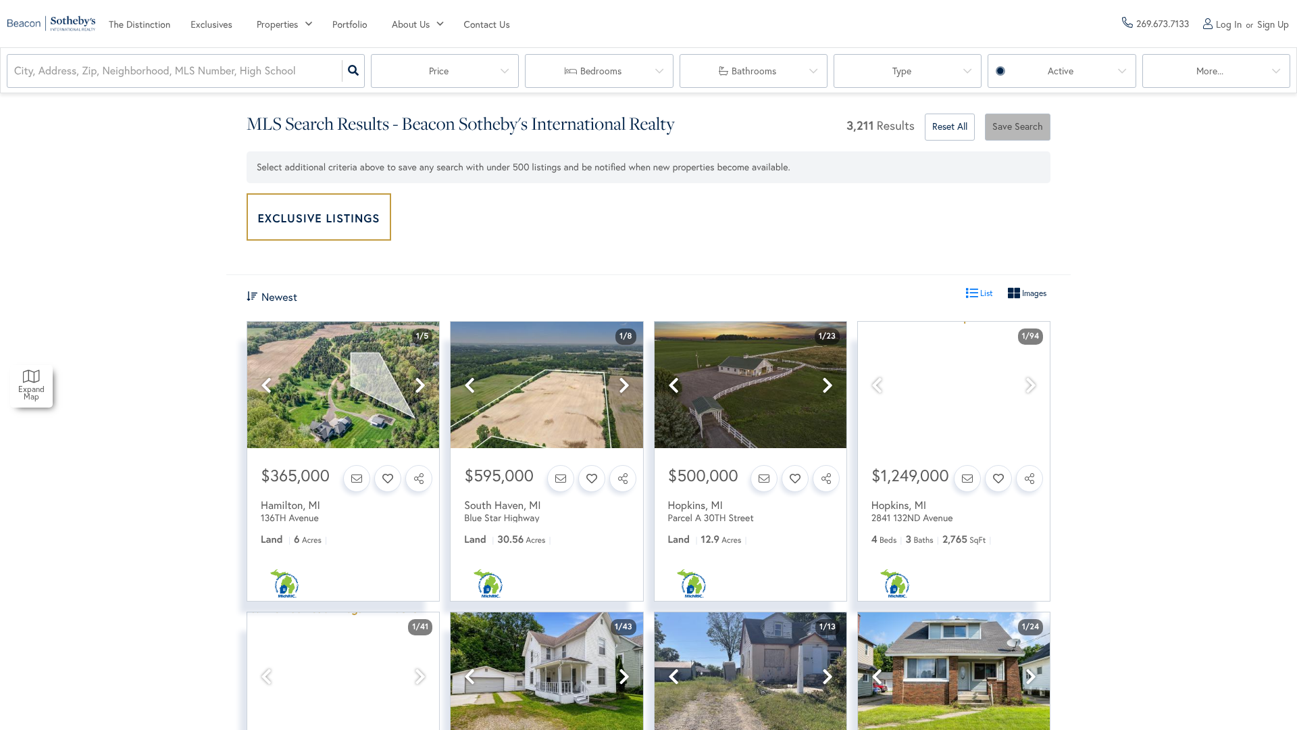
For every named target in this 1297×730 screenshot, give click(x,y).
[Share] (418, 478)
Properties (277, 24)
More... (1209, 71)
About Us (411, 24)
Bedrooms (600, 71)
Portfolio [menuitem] (349, 24)
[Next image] (420, 385)
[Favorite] (387, 478)
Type (901, 71)
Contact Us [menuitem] (487, 24)
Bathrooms (754, 71)
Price (439, 71)
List (985, 293)
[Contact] (356, 478)
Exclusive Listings (319, 218)
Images (1033, 293)
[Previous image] (266, 385)
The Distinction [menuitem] (139, 24)
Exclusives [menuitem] (211, 24)
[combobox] (15, 71)
